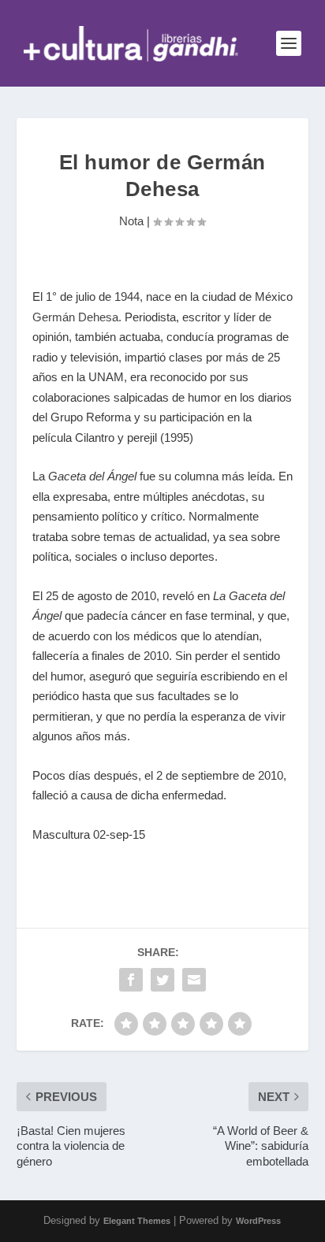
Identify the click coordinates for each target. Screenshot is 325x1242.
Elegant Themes (136, 1220)
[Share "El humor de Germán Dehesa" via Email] (194, 979)
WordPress (258, 1220)
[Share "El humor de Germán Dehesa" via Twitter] (162, 979)
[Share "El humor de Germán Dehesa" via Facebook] (131, 979)
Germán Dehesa (75, 317)
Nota (131, 221)
